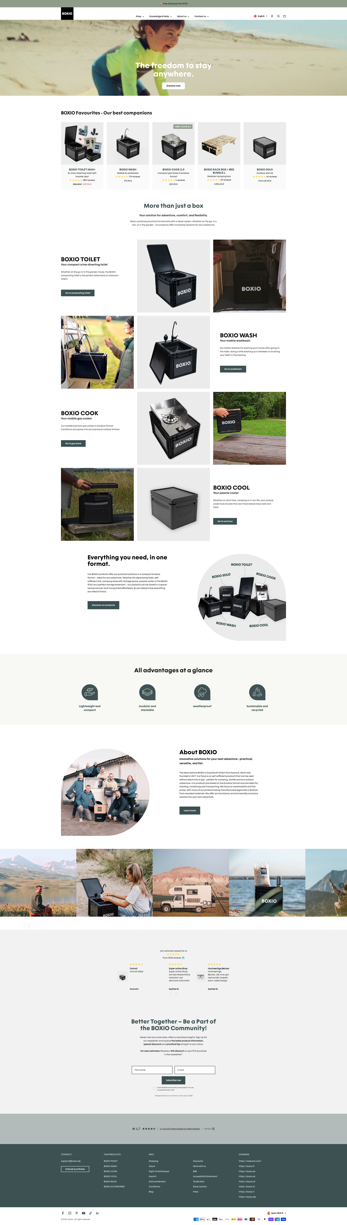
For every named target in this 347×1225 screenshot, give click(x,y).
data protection (157, 1181)
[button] (171, 994)
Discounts (198, 1161)
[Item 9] (249, 428)
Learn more (190, 810)
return (152, 1166)
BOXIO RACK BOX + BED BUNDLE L (219, 171)
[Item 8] (173, 428)
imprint (152, 1176)
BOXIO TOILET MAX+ (82, 169)
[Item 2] (173, 276)
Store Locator (200, 1186)
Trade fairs (198, 1181)
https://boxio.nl (247, 1186)
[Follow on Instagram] (70, 1213)
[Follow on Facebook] (63, 1213)
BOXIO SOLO (265, 169)
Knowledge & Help (159, 16)
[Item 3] (249, 276)
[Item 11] (173, 504)
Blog (151, 1191)
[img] (173, 954)
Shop (138, 16)
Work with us (199, 1166)
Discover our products (103, 605)
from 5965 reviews (172, 958)
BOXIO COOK (110, 1171)
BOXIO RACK (110, 1181)
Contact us (200, 16)
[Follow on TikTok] (90, 1213)
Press (195, 1191)
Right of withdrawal (159, 1171)
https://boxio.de (247, 1197)
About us (181, 16)
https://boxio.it (246, 1191)
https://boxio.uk (247, 1176)
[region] (173, 155)
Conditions (154, 1186)
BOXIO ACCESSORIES (114, 1186)
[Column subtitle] (173, 352)
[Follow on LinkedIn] (97, 1213)
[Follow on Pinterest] (76, 1213)
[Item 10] (97, 504)
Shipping (153, 1161)
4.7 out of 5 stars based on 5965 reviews (180, 1129)
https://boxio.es (247, 1171)
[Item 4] (97, 352)
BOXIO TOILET (111, 1161)
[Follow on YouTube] (83, 1213)
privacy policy (173, 1087)
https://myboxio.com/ (250, 1161)
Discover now (173, 85)
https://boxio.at (247, 1181)
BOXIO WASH (127, 169)
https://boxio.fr (247, 1166)
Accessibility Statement (205, 1176)
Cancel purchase (75, 1169)
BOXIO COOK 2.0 (173, 169)
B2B (195, 1171)
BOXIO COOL (110, 1176)
